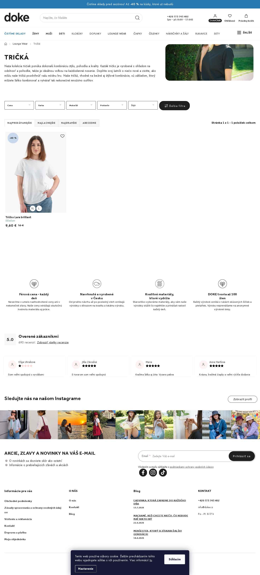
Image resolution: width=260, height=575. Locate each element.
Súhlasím (175, 559)
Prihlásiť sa (242, 456)
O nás (72, 500)
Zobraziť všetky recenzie (53, 342)
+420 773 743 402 (178, 16)
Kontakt (9, 525)
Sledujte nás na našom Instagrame (42, 398)
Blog (72, 514)
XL (32, 208)
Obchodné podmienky (18, 501)
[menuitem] (15, 33)
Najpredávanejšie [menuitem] (19, 123)
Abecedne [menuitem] (89, 123)
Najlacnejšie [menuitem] (46, 123)
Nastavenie (85, 569)
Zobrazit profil (242, 399)
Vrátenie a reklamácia (18, 519)
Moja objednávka (15, 539)
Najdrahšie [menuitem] (69, 123)
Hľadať (137, 17)
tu (151, 560)
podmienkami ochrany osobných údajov (192, 467)
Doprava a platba (15, 532)
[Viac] (245, 32)
